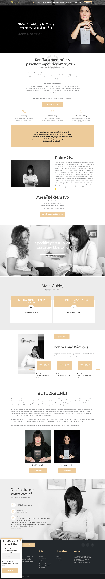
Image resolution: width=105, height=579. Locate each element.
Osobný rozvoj (81, 116)
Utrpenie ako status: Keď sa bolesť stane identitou (82, 563)
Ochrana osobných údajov (45, 563)
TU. (8, 565)
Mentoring (52, 116)
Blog (40, 560)
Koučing (24, 116)
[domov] (33, 2)
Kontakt (41, 562)
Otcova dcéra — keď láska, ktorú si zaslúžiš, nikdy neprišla (82, 560)
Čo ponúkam (42, 558)
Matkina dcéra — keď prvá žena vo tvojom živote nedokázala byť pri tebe (83, 557)
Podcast (38, 374)
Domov (41, 556)
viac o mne (26, 39)
